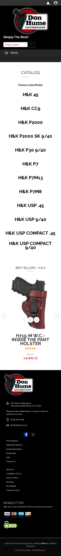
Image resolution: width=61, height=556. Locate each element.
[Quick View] (24, 320)
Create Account (12, 490)
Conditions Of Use (13, 473)
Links (8, 457)
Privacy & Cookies (23, 550)
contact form (24, 411)
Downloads (11, 453)
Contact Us (11, 461)
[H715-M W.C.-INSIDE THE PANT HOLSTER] (30, 302)
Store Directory (39, 550)
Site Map (10, 482)
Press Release (12, 441)
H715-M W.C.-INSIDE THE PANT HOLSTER (30, 339)
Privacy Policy (12, 478)
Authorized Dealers (14, 449)
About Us (10, 469)
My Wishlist (11, 486)
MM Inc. (44, 543)
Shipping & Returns (14, 445)
